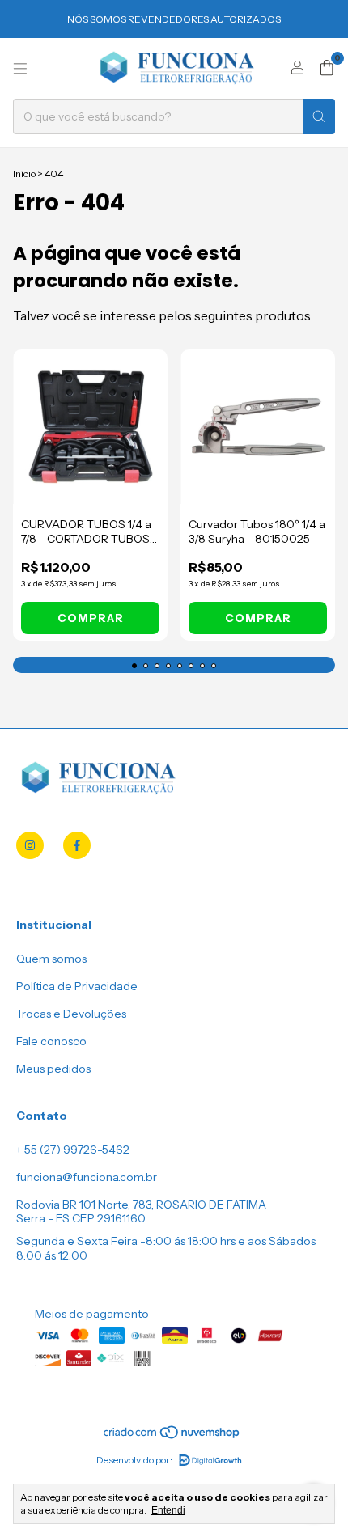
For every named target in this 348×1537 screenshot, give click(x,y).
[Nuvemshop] (172, 1436)
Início (24, 173)
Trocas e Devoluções (71, 1013)
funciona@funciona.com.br (86, 1177)
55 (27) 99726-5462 (76, 1149)
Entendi (168, 1510)
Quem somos (51, 958)
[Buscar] (319, 116)
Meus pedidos (53, 1068)
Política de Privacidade (77, 986)
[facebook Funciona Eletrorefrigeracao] (77, 845)
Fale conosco (51, 1041)
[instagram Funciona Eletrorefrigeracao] (30, 845)
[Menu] (20, 68)
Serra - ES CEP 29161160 (81, 1218)
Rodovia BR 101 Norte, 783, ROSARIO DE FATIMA (141, 1204)
